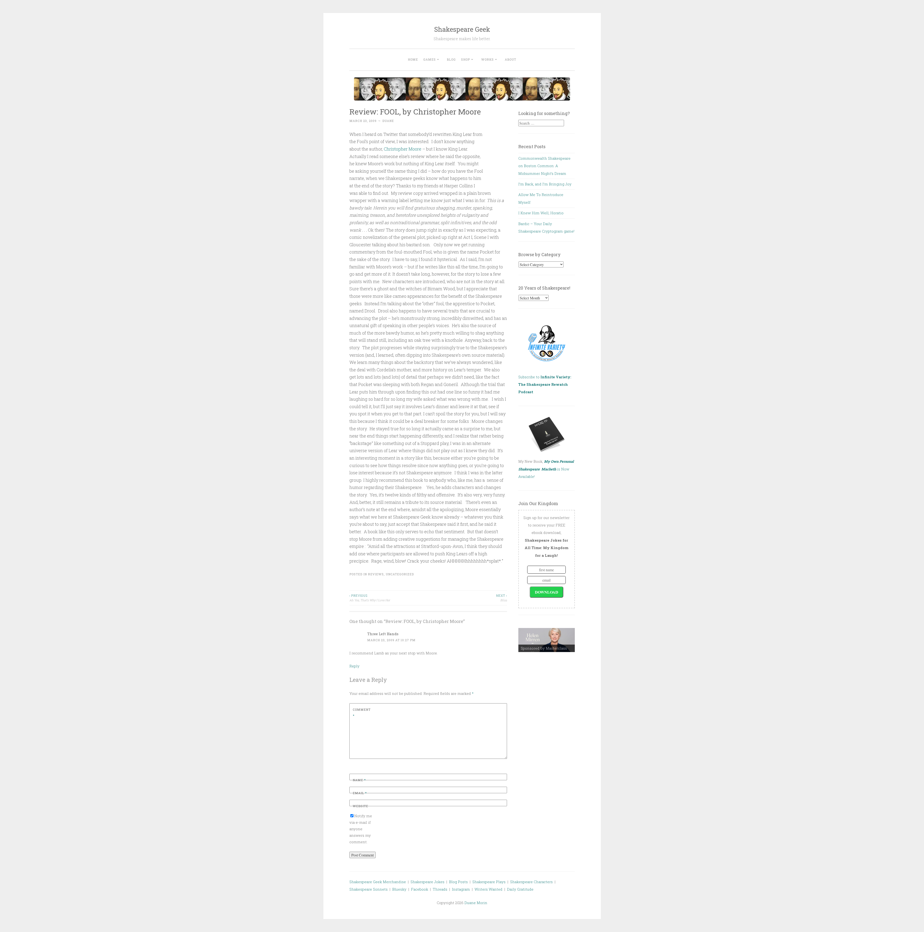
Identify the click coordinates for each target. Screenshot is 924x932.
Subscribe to (544, 384)
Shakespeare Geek (462, 29)
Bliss (501, 598)
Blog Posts (458, 881)
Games (429, 59)
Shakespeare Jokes (427, 881)
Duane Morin (475, 902)
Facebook (419, 889)
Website (360, 806)
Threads (440, 889)
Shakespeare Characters (531, 881)
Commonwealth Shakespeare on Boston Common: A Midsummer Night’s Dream (544, 166)
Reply (354, 666)
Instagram (461, 889)
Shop (465, 59)
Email (360, 793)
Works (487, 59)
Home (413, 59)
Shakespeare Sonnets (368, 889)
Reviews (376, 574)
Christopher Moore (402, 149)
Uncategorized (400, 574)
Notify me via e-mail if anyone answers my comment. (360, 828)
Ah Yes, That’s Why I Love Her (369, 598)
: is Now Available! (546, 469)
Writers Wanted (488, 889)
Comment (362, 713)
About (510, 59)
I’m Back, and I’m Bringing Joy (544, 184)
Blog (451, 59)
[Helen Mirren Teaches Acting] (546, 640)
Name (359, 780)
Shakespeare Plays (489, 881)
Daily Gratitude (520, 889)
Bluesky (399, 889)
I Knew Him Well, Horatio (541, 212)
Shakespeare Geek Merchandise (377, 881)
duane (388, 121)
